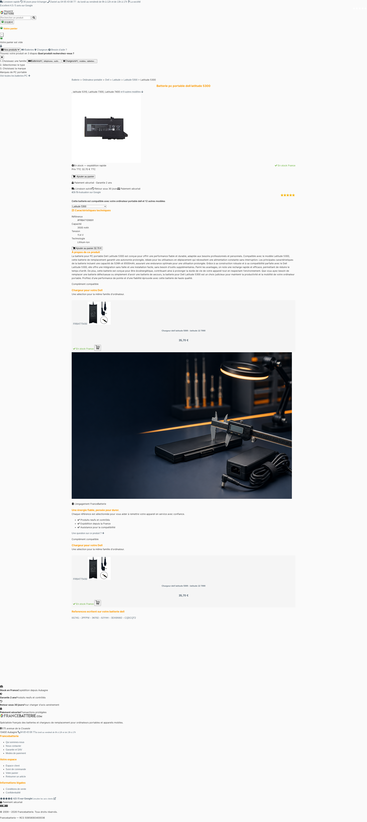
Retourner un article (16, 776)
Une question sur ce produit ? (87, 533)
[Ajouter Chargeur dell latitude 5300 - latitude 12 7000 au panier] (97, 348)
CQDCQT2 (130, 618)
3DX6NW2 (116, 618)
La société (135, 2)
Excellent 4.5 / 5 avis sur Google (16, 5)
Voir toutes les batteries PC (14, 76)
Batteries (29, 50)
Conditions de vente (16, 789)
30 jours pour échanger (35, 2)
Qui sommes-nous (15, 742)
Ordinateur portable (92, 80)
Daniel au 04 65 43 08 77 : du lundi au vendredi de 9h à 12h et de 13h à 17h (89, 2)
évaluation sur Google (86, 192)
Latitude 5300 (130, 80)
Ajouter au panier (84, 176)
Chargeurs (42, 50)
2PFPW (85, 618)
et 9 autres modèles (131, 92)
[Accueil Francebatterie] (21, 716)
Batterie (76, 80)
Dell (107, 80)
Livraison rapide (11, 2)
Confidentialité (13, 792)
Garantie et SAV (14, 749)
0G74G (75, 618)
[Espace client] (1, 46)
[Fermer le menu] (2, 57)
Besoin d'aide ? (59, 50)
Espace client (12, 765)
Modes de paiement (16, 753)
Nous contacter (13, 746)
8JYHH (105, 618)
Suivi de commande (16, 769)
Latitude (116, 80)
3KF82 (95, 618)
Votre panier (12, 773)
